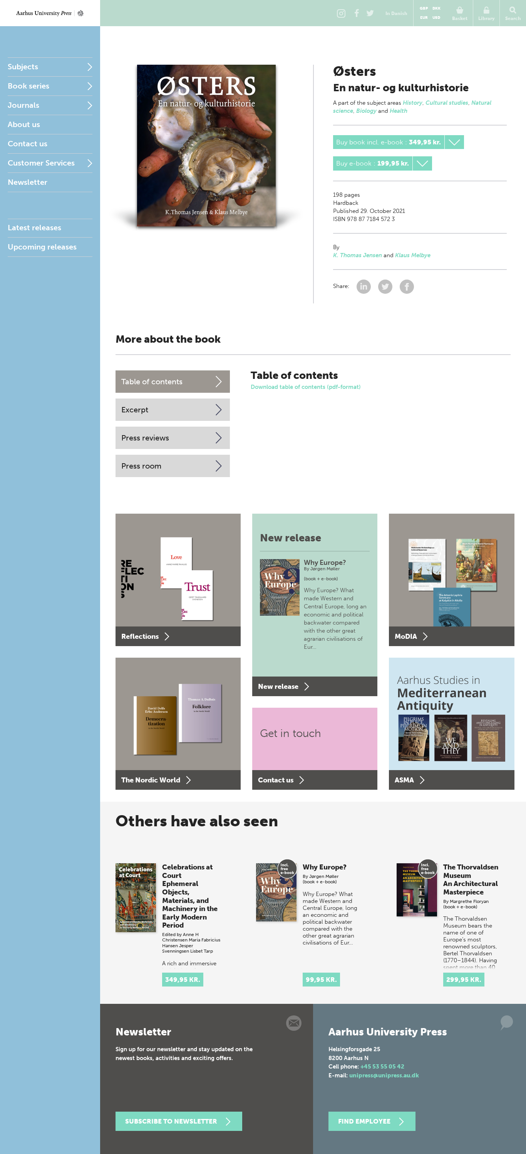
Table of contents (152, 381)
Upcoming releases (42, 246)
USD (436, 17)
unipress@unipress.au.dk (384, 1075)
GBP (424, 8)
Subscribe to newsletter (171, 1121)
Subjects (23, 66)
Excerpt (134, 409)
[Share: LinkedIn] (364, 286)
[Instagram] (341, 13)
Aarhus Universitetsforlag (50, 13)
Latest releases (34, 227)
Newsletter (27, 182)
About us (24, 124)
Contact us (27, 143)
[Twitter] (370, 13)
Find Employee (364, 1121)
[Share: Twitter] (386, 286)
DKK (436, 8)
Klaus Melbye (413, 255)
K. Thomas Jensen (357, 255)
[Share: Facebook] (407, 286)
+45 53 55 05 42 (382, 1066)
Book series (28, 85)
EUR (424, 17)
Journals (23, 105)
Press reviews (145, 437)
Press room (141, 466)
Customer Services (41, 162)
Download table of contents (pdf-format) (306, 387)
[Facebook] (356, 13)
